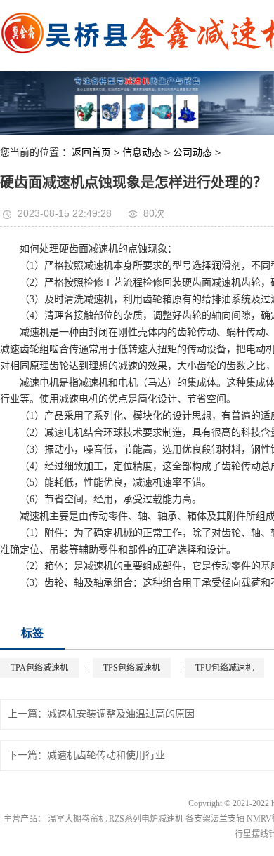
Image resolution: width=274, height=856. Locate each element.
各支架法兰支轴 (214, 819)
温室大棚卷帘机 (77, 819)
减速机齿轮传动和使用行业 (106, 755)
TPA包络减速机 (39, 668)
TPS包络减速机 (131, 668)
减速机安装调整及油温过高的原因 (121, 714)
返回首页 (91, 152)
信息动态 (142, 152)
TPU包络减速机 (224, 668)
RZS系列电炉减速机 (146, 819)
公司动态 (192, 152)
